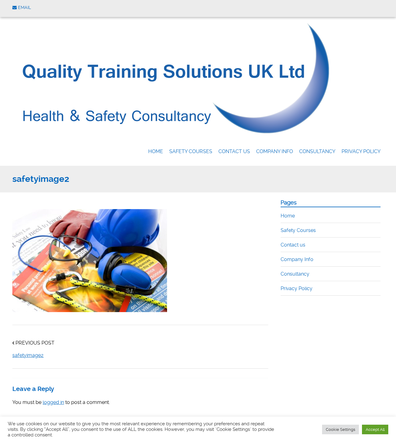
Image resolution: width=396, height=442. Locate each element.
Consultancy (317, 151)
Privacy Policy (361, 151)
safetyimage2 (28, 355)
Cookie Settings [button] (340, 429)
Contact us (234, 151)
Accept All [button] (375, 429)
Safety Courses (190, 151)
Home (155, 151)
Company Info (274, 151)
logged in (53, 402)
